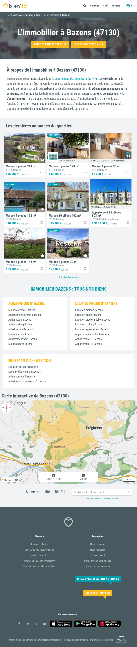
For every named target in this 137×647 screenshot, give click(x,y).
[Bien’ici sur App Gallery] (109, 623)
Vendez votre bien (39, 555)
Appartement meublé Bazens (91, 334)
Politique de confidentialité (75, 639)
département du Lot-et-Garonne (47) (76, 78)
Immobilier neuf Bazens (21, 334)
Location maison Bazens (89, 310)
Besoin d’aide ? (98, 555)
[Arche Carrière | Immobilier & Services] (121, 641)
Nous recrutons (97, 549)
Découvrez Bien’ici (39, 544)
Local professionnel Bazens (23, 371)
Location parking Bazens (89, 324)
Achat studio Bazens (19, 319)
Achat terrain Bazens (19, 329)
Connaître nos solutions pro (97, 560)
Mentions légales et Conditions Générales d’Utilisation (35, 639)
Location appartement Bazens (91, 329)
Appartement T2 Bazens (88, 339)
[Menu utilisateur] (129, 6)
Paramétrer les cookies (101, 639)
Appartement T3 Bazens (88, 343)
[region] (68, 442)
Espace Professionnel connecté (98, 578)
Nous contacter (97, 544)
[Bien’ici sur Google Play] (85, 623)
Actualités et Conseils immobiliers (39, 566)
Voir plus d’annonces (68, 277)
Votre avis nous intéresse (98, 566)
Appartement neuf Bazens (22, 339)
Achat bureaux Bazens (20, 376)
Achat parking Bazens (20, 324)
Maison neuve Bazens (20, 343)
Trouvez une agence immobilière (39, 560)
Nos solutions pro (98, 593)
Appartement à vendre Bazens (24, 314)
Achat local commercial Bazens (26, 381)
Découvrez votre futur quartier (39, 549)
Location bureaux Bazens (22, 366)
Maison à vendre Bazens (21, 310)
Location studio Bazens (88, 314)
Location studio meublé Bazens (92, 319)
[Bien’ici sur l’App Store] (61, 623)
